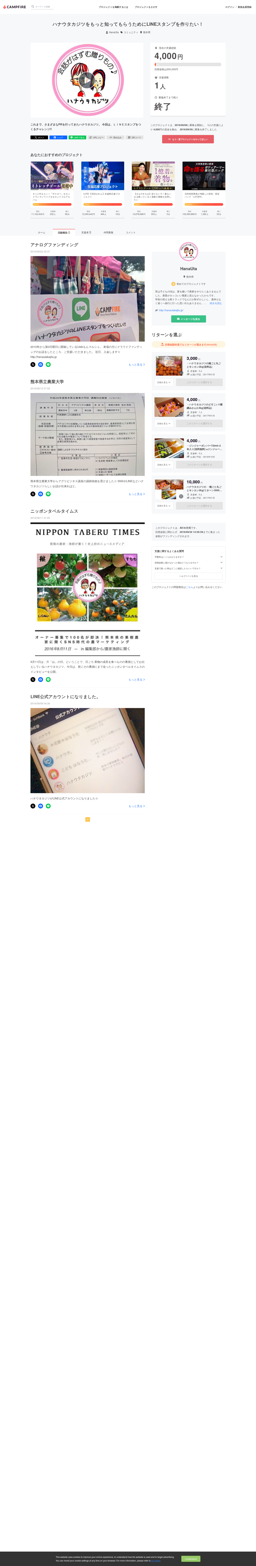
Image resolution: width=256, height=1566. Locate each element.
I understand (191, 1558)
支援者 (86, 232)
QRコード (136, 137)
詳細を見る (162, 382)
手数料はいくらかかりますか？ (169, 557)
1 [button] (87, 819)
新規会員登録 (244, 7)
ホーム (41, 232)
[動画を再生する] (87, 80)
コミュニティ (131, 32)
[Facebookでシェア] (40, 364)
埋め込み (117, 137)
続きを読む (216, 303)
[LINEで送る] (48, 364)
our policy (155, 1560)
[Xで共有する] (32, 364)
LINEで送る (79, 137)
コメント (131, 232)
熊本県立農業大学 (47, 381)
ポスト (41, 137)
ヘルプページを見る (188, 576)
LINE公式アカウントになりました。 (65, 696)
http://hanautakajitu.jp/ (171, 310)
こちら (189, 587)
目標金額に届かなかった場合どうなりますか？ (177, 562)
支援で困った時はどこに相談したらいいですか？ (178, 568)
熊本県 (146, 32)
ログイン (229, 7)
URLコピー (98, 137)
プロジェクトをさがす (146, 7)
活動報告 (64, 232)
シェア (60, 137)
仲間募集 (108, 232)
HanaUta (114, 32)
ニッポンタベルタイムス (54, 511)
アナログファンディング (54, 244)
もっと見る (135, 364)
